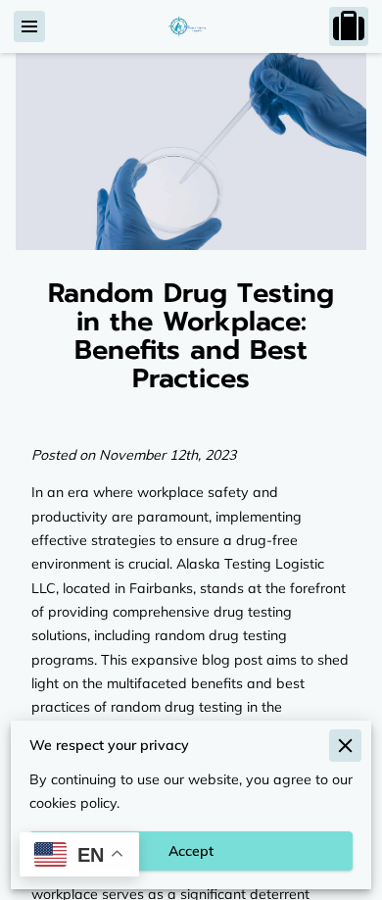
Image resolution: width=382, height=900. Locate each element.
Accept (191, 851)
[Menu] (29, 26)
